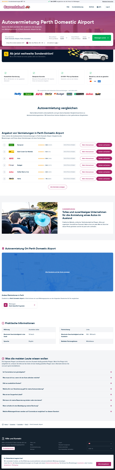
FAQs (31, 445)
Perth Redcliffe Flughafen (17, 305)
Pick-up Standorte (9, 37)
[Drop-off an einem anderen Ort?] (5, 43)
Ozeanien (12, 424)
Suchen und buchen (104, 145)
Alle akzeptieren (103, 464)
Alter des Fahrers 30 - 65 (36, 43)
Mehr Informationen (88, 145)
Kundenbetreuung (77, 7)
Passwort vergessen (64, 445)
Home (6, 424)
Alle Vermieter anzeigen (57, 187)
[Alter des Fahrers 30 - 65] (27, 43)
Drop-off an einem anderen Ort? (15, 43)
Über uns (32, 442)
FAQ (68, 7)
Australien (20, 424)
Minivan (32, 449)
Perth (26, 424)
